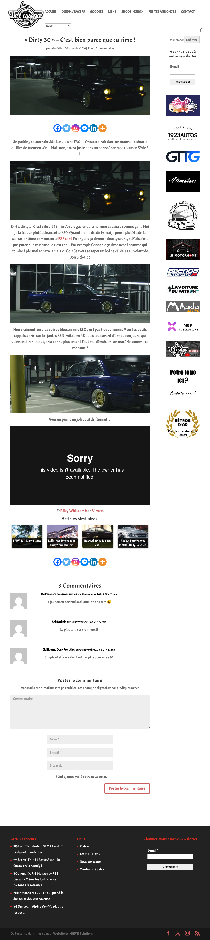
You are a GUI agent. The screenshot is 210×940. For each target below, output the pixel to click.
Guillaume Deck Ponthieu (59, 649)
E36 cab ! (65, 238)
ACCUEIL (50, 12)
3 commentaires (105, 48)
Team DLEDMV (90, 854)
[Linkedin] (93, 128)
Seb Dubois (59, 622)
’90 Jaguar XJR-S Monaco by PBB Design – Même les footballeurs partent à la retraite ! (35, 879)
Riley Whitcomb (73, 510)
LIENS (112, 12)
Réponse (138, 597)
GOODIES (96, 12)
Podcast (85, 846)
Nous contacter (90, 861)
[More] (102, 128)
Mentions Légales (92, 869)
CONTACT (188, 12)
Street (90, 48)
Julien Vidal (56, 48)
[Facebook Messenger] (84, 128)
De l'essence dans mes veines (59, 594)
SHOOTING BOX (132, 12)
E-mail (175, 67)
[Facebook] (57, 128)
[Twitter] (66, 128)
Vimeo (97, 510)
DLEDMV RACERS (73, 12)
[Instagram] (75, 128)
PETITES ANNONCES (162, 12)
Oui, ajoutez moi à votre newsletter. (82, 776)
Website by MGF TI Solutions (73, 933)
